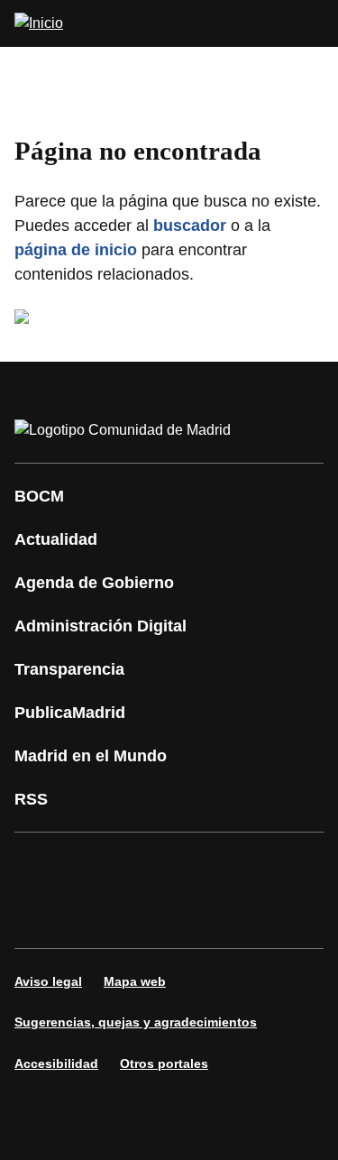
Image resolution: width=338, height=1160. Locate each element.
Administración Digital (100, 626)
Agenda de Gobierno (94, 583)
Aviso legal (48, 981)
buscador (189, 225)
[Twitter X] (148, 865)
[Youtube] (202, 865)
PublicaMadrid (69, 713)
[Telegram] (202, 915)
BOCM (39, 496)
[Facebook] (39, 865)
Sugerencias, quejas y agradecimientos (135, 1022)
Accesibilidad (56, 1063)
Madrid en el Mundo (90, 756)
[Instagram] (94, 865)
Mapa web (135, 981)
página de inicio (75, 250)
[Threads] (256, 915)
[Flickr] (148, 915)
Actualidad (55, 539)
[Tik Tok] (94, 915)
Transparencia (69, 669)
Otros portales (164, 1063)
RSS (31, 799)
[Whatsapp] (39, 915)
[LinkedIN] (256, 865)
